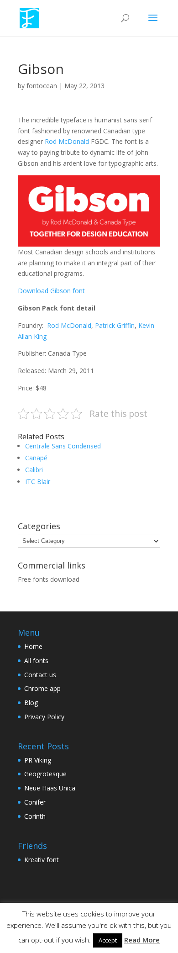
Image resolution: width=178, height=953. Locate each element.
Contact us (40, 674)
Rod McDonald (68, 141)
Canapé (36, 457)
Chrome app (42, 688)
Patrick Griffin (115, 325)
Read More (142, 939)
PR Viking (37, 760)
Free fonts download (48, 579)
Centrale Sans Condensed (63, 446)
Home (33, 646)
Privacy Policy (44, 716)
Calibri (34, 469)
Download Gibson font (51, 290)
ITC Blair (37, 481)
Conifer (35, 802)
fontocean (41, 85)
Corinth (35, 816)
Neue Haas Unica (49, 788)
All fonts (36, 660)
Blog (31, 702)
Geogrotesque (45, 773)
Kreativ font (41, 859)
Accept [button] (108, 940)
